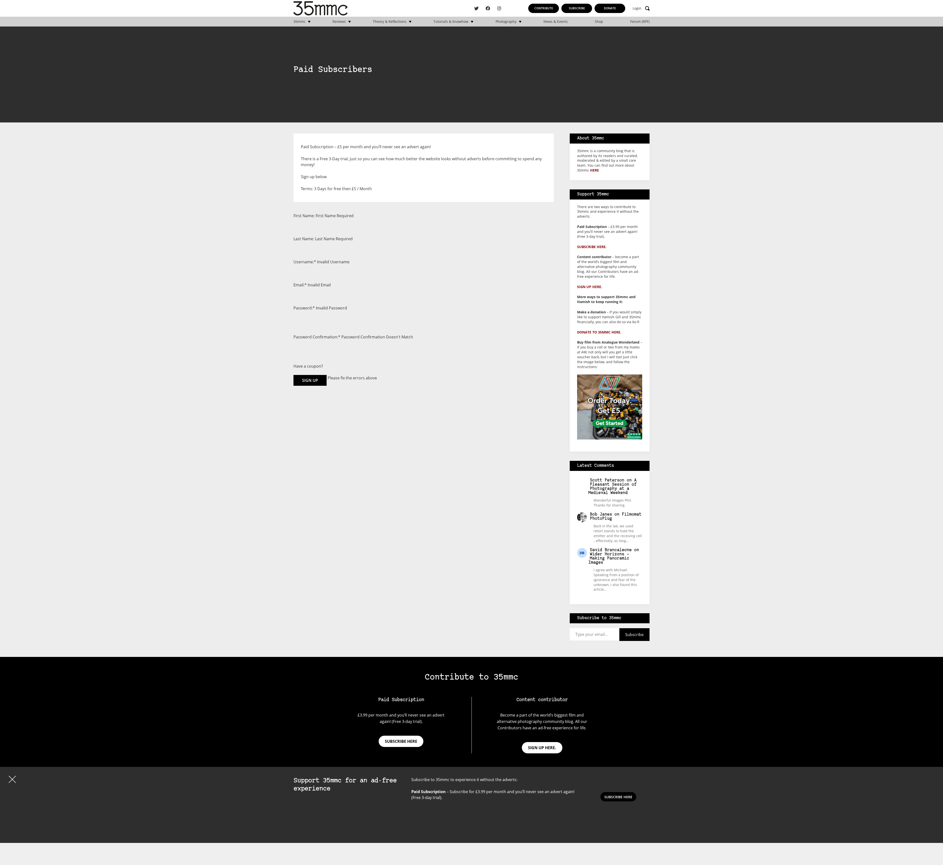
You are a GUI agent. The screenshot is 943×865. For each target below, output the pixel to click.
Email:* (300, 285)
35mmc (299, 22)
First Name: (304, 215)
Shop (599, 22)
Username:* (304, 262)
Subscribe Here (618, 797)
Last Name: (303, 238)
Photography (506, 22)
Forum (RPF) (640, 22)
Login (637, 8)
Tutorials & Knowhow (450, 22)
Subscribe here (401, 741)
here (594, 170)
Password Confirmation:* (316, 337)
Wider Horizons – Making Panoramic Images (608, 558)
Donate (610, 8)
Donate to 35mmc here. (599, 332)
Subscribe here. (592, 246)
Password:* (304, 308)
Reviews (339, 22)
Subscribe (577, 8)
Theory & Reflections (389, 22)
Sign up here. (589, 286)
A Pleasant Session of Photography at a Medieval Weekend (612, 486)
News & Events (555, 22)
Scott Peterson (607, 480)
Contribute (543, 8)
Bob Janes (601, 514)
